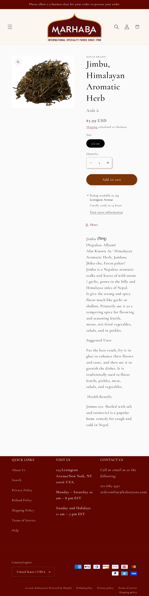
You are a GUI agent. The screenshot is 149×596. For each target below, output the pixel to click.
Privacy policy (105, 587)
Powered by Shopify (60, 587)
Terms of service (127, 587)
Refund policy (84, 587)
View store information (106, 212)
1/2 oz (95, 143)
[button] (10, 27)
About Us (18, 470)
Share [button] (94, 225)
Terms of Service (24, 520)
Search (16, 480)
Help (15, 530)
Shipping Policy (23, 510)
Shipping (92, 127)
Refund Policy (22, 500)
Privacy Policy (22, 490)
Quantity (92, 154)
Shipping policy (128, 592)
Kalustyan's (41, 587)
